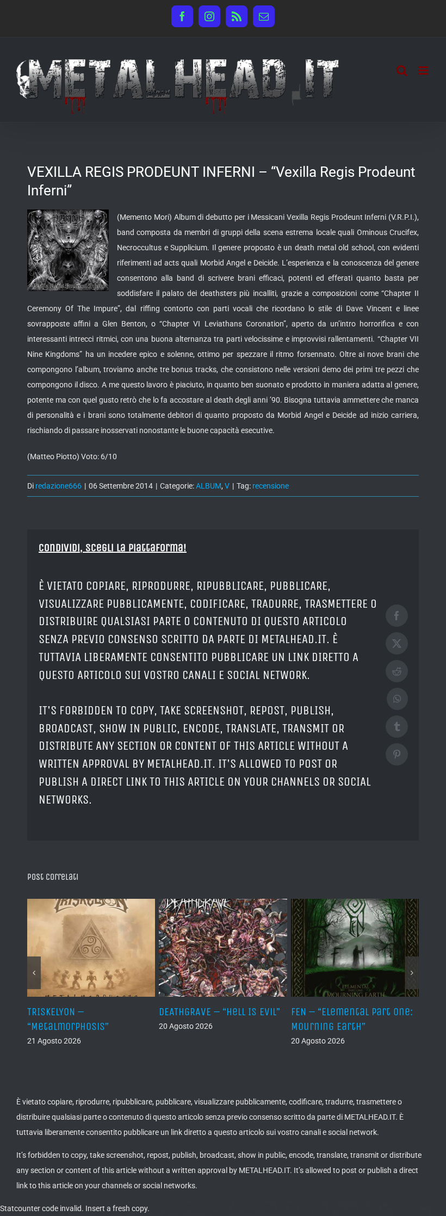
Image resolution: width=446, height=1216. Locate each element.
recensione (270, 486)
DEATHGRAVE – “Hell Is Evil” (219, 1011)
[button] (34, 972)
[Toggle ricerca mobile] (402, 70)
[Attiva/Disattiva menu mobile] (424, 70)
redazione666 (58, 486)
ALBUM (208, 486)
